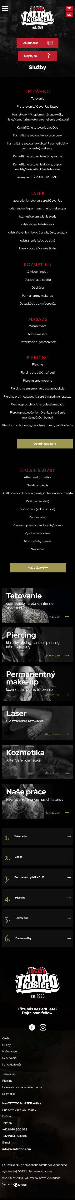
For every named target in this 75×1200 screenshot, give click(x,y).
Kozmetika (8, 1094)
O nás (6, 1038)
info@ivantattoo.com (16, 1149)
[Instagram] (43, 1027)
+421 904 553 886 (14, 1136)
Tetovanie (8, 1074)
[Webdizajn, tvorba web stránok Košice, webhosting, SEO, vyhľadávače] (20, 1184)
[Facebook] (32, 1027)
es (69, 15)
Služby (6, 1045)
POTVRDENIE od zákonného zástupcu (26, 1165)
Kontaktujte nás (12, 1064)
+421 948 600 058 (15, 1129)
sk (69, 8)
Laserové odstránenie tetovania (22, 1087)
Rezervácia (9, 1058)
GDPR (22, 1171)
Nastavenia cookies (40, 1171)
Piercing (7, 1081)
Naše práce (9, 1051)
